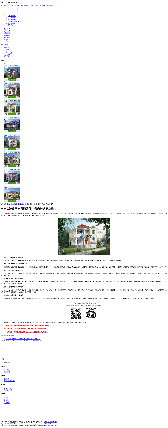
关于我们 (7, 397)
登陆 (31, 5)
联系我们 (50, 5)
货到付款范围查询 (9, 381)
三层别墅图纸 (12, 19)
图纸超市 (7, 30)
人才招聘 (7, 403)
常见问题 (7, 401)
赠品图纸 (10, 25)
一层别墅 (7, 47)
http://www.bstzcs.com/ (49, 322)
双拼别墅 (7, 55)
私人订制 (7, 32)
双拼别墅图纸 (12, 23)
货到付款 (7, 370)
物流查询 (7, 379)
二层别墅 (7, 49)
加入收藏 (11, 5)
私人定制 (7, 57)
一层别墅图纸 (12, 16)
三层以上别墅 (8, 53)
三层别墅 (7, 51)
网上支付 (7, 372)
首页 (8, 204)
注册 (36, 5)
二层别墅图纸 (12, 17)
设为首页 (3, 5)
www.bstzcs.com (21, 424)
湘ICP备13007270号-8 (50, 422)
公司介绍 (7, 41)
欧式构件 (7, 34)
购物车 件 (4, 44)
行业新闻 (21, 204)
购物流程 (43, 5)
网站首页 (7, 28)
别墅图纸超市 (12, 424)
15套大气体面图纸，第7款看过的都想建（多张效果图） (23, 339)
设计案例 (7, 35)
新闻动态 (7, 39)
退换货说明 (7, 388)
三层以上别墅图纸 (13, 21)
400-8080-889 (76, 322)
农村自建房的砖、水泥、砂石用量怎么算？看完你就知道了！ (25, 340)
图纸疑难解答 (8, 390)
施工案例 (7, 37)
